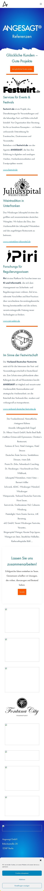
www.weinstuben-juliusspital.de (17, 241)
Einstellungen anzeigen (22, 886)
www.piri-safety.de (11, 321)
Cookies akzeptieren (22, 873)
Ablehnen (22, 879)
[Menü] (41, 4)
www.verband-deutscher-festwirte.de (19, 409)
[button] (40, 860)
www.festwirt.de (10, 169)
